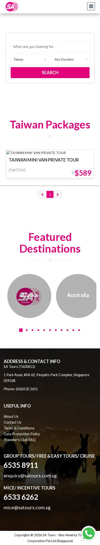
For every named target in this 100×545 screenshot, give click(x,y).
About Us (11, 416)
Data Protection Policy (22, 434)
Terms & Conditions (19, 428)
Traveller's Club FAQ (20, 440)
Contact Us (12, 422)
